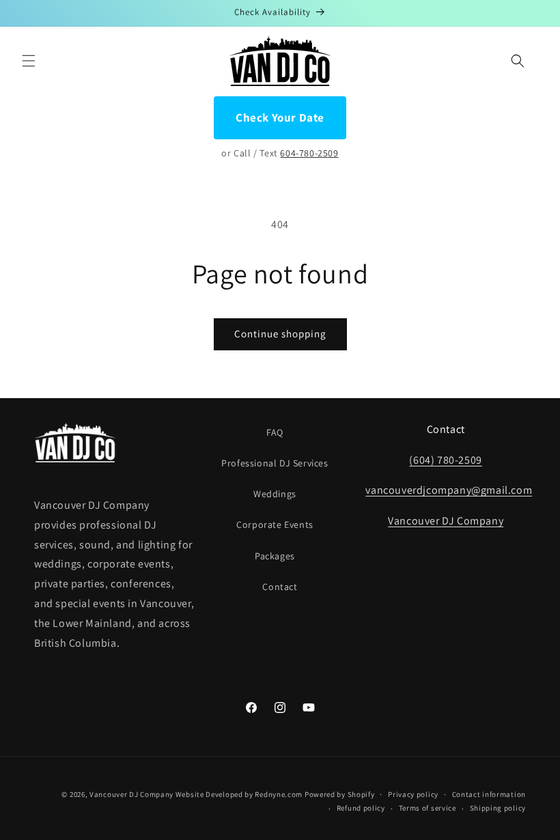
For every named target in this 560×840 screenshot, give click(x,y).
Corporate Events (274, 524)
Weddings (274, 494)
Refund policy (361, 808)
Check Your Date (280, 117)
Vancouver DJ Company (445, 521)
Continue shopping (280, 333)
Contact (279, 586)
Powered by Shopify (340, 794)
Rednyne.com (279, 794)
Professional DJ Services (274, 463)
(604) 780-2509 (445, 460)
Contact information (489, 794)
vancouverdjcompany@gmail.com (448, 490)
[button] (29, 61)
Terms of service (427, 808)
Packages (275, 556)
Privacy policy (413, 794)
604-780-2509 (309, 153)
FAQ (274, 432)
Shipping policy (498, 808)
